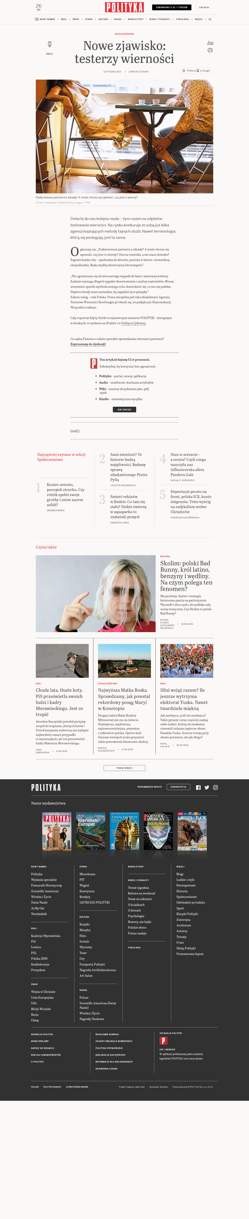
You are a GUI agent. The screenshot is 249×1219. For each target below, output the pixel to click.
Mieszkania (87, 874)
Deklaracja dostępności (110, 1055)
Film (83, 935)
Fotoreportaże (186, 885)
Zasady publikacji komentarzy (114, 1041)
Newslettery (136, 19)
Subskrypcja (178, 787)
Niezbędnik (39, 913)
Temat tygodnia (138, 887)
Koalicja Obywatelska (45, 935)
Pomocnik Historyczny (46, 885)
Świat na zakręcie (140, 899)
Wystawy (86, 947)
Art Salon (86, 975)
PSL (34, 953)
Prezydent (38, 970)
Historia (182, 891)
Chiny (35, 1020)
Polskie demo (137, 927)
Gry (82, 958)
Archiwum (183, 925)
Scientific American (45, 891)
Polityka (37, 874)
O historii (134, 910)
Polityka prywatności (109, 1048)
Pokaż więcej (124, 768)
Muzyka (85, 930)
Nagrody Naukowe (92, 1019)
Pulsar (84, 997)
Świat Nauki (39, 902)
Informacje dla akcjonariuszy (114, 1062)
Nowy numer (47, 19)
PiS (33, 941)
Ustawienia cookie (107, 1069)
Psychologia (136, 916)
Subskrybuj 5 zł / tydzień (172, 7)
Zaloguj (204, 7)
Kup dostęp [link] (124, 409)
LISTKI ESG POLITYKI (95, 902)
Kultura (103, 19)
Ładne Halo (140, 1087)
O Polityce (37, 1062)
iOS (161, 1049)
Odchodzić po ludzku (190, 902)
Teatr (83, 953)
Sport (180, 908)
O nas (180, 942)
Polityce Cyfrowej (133, 323)
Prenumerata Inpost (150, 787)
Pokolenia (182, 19)
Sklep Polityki (186, 948)
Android (170, 1049)
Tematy (181, 936)
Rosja (35, 1014)
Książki (85, 924)
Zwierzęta (183, 919)
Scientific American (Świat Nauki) (98, 1005)
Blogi (179, 874)
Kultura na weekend (141, 893)
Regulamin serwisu (107, 1034)
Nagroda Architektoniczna (98, 970)
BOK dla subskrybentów (46, 1055)
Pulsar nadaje (137, 933)
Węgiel (84, 885)
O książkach (136, 904)
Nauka (118, 19)
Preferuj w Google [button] (198, 70)
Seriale (84, 941)
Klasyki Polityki (187, 913)
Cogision (130, 1087)
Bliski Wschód (41, 1009)
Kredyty (85, 896)
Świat (76, 19)
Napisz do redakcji (42, 1048)
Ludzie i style (185, 879)
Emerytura (87, 891)
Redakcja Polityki (42, 1034)
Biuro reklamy (40, 1041)
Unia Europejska (42, 997)
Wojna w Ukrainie (43, 991)
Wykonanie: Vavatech (158, 1087)
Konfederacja (40, 964)
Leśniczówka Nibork (77, 1087)
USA (34, 1003)
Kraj (64, 19)
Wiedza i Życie (41, 896)
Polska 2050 (39, 958)
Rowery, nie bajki (139, 921)
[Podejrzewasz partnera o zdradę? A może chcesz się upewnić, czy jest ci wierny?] (124, 136)
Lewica (36, 947)
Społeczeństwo (124, 34)
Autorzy (182, 931)
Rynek (89, 19)
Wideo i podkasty (159, 19)
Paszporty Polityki (92, 964)
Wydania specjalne (44, 879)
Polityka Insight (52, 1087)
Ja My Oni (37, 908)
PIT (82, 879)
